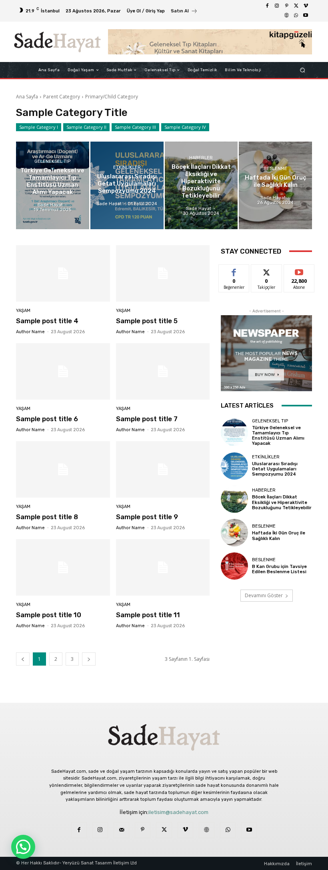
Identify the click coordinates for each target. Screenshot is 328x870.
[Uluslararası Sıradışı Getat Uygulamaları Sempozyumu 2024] (127, 185)
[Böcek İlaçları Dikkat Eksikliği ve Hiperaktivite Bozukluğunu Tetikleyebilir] (201, 185)
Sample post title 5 (147, 321)
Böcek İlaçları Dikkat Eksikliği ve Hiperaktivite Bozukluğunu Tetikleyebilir (282, 502)
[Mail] (121, 830)
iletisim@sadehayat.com (178, 812)
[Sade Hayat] (57, 42)
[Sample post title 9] (163, 469)
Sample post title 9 (147, 517)
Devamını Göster (264, 595)
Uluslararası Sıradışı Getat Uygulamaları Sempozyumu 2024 (275, 469)
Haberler (201, 158)
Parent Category (61, 96)
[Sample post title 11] (163, 567)
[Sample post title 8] (63, 469)
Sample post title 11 (148, 615)
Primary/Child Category (111, 96)
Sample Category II (86, 127)
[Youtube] (305, 15)
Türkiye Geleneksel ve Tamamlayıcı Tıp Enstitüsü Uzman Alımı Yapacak (278, 435)
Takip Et (266, 271)
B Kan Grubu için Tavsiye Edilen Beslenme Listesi (279, 569)
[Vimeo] (305, 6)
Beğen (234, 271)
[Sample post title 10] (63, 567)
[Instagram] (277, 6)
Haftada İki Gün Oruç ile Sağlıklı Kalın (278, 535)
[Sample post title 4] (63, 273)
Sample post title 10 (48, 615)
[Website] (286, 15)
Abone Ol (299, 271)
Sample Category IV (185, 127)
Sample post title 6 (47, 419)
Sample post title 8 (47, 517)
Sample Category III (135, 127)
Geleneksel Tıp (52, 161)
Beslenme (275, 168)
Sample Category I (38, 127)
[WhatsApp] (296, 15)
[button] (302, 70)
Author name (30, 331)
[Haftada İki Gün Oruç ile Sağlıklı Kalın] (275, 185)
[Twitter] (296, 6)
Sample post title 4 (47, 321)
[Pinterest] (286, 6)
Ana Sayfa (27, 96)
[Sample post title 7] (163, 371)
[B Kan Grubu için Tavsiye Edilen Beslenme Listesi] (234, 566)
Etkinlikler (127, 167)
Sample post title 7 (147, 419)
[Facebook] (267, 6)
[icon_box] (184, 12)
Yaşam (23, 310)
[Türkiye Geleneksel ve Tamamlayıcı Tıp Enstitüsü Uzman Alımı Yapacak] (52, 185)
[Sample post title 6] (63, 371)
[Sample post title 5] (163, 273)
